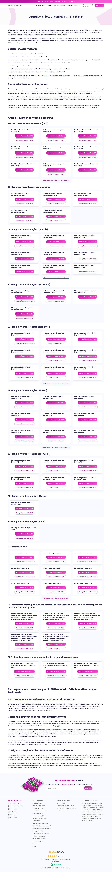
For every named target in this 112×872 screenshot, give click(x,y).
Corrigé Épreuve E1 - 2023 (87, 157)
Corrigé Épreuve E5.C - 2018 (56, 676)
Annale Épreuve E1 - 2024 (87, 136)
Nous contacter (38, 844)
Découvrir (99, 5)
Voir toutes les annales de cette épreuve (56, 180)
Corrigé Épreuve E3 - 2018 (56, 628)
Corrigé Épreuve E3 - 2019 (24, 628)
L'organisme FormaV (39, 838)
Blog (34, 846)
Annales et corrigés (39, 816)
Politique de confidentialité (65, 805)
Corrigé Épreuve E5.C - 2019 (24, 676)
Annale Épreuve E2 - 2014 (56, 466)
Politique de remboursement (66, 808)
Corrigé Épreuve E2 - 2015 (56, 220)
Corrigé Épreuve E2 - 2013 (87, 470)
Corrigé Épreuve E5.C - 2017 (87, 676)
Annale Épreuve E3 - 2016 (24, 644)
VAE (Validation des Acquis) (41, 833)
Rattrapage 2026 (38, 831)
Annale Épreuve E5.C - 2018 (56, 671)
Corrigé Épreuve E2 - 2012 (24, 487)
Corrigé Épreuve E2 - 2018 (56, 203)
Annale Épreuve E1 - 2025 (24, 136)
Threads (12, 815)
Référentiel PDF (38, 813)
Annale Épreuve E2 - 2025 (24, 241)
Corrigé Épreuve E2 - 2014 (56, 470)
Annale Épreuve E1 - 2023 (56, 153)
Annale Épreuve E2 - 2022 (24, 259)
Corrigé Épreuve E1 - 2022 (56, 174)
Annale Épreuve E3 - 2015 (56, 644)
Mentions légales (62, 811)
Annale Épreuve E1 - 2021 (87, 170)
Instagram (13, 812)
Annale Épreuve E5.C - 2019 (24, 671)
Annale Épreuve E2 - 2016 (24, 216)
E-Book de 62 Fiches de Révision (51, 75)
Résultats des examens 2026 (42, 826)
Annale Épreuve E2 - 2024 (56, 241)
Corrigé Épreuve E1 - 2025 (24, 140)
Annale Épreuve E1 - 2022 (24, 170)
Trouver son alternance (40, 811)
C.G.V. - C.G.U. (61, 803)
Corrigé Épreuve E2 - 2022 (24, 424)
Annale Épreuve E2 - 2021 (56, 259)
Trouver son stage (38, 808)
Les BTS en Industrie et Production (40, 819)
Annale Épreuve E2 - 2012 (24, 483)
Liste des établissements (40, 823)
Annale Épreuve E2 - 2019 (24, 199)
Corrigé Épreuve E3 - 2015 (56, 648)
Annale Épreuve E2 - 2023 (87, 241)
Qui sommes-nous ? (39, 836)
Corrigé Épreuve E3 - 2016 (24, 648)
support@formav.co (16, 806)
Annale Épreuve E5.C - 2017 (87, 671)
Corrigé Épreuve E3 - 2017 (87, 628)
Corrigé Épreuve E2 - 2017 (87, 203)
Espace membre (38, 841)
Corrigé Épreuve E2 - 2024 (56, 246)
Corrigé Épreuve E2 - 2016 (24, 220)
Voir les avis (56, 861)
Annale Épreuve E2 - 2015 (56, 216)
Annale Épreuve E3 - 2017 (87, 623)
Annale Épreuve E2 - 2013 (87, 466)
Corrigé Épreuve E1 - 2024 (87, 140)
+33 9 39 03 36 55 (15, 803)
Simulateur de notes (39, 805)
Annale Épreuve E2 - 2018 (56, 199)
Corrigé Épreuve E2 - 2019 (24, 203)
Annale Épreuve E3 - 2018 (56, 623)
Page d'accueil (37, 803)
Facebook (13, 809)
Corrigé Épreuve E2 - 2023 (87, 246)
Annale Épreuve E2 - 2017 (87, 199)
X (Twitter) (13, 817)
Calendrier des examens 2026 (42, 828)
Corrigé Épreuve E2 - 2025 (24, 246)
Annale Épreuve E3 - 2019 (24, 623)
